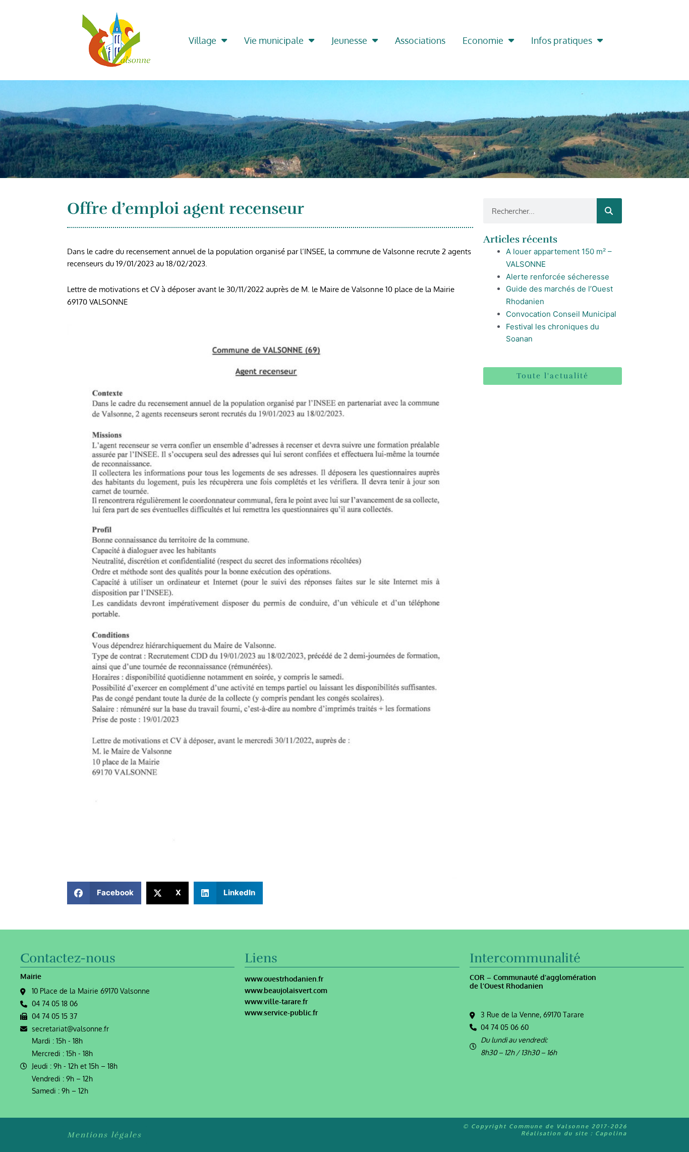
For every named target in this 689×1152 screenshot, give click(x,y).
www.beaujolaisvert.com (286, 990)
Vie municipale (274, 40)
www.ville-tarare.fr (276, 1001)
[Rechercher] (609, 210)
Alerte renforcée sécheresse (557, 276)
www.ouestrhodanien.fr (284, 978)
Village (202, 40)
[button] (104, 893)
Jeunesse (349, 40)
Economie (483, 40)
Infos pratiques (561, 40)
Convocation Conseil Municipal (561, 314)
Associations (420, 40)
